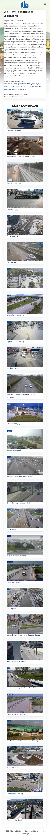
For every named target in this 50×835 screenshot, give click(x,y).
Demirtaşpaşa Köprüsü (16, 714)
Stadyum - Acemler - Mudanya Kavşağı (22, 741)
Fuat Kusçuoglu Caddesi (16, 661)
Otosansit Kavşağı (14, 450)
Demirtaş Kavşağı (14, 582)
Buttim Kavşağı (13, 529)
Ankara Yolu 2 (12, 236)
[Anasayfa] (25, 5)
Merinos (10, 289)
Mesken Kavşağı (13, 368)
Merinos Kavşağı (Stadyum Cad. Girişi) (22, 688)
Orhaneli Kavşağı (14, 423)
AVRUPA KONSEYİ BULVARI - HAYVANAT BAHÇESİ (22, 395)
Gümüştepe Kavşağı (15, 794)
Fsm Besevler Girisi (14, 820)
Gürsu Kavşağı (12, 209)
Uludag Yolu (11, 608)
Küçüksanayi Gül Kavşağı (17, 556)
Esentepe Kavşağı (14, 130)
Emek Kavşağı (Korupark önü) (19, 503)
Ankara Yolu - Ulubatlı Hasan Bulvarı (21, 157)
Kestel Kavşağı (13, 767)
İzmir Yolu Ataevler (14, 183)
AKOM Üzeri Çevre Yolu (16, 315)
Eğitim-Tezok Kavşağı (15, 342)
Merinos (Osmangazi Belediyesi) (20, 476)
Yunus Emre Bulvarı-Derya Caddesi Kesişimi (24, 635)
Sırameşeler (12, 262)
